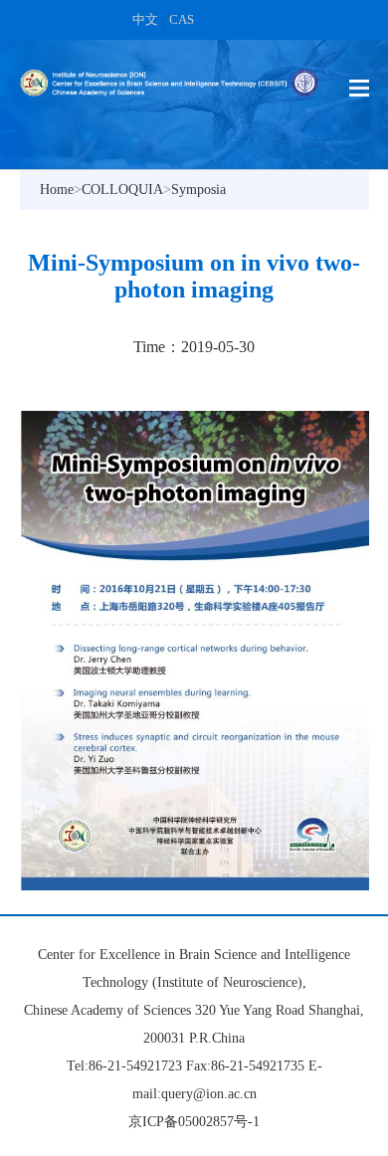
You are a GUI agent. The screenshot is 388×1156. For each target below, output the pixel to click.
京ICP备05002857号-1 (194, 1121)
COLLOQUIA (122, 189)
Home (57, 189)
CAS (181, 19)
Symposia (198, 189)
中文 (145, 19)
